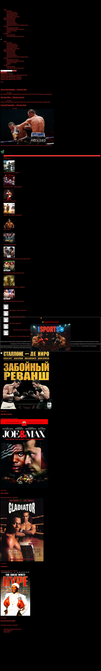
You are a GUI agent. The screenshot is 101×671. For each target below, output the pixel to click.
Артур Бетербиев (14, 94)
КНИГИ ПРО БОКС (12, 30)
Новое (5, 157)
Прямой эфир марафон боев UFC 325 (14, 273)
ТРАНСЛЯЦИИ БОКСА (10, 18)
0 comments (14, 418)
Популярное (7, 155)
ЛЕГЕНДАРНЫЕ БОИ (12, 14)
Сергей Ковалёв (14, 145)
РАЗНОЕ (6, 26)
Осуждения (7, 158)
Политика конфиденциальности (15, 36)
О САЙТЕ (6, 33)
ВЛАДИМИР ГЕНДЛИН (13, 16)
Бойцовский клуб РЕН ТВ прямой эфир (17, 25)
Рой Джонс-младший (10, 201)
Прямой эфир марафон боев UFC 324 (14, 301)
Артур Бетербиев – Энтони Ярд (14, 89)
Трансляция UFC (11, 21)
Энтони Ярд (35, 94)
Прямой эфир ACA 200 (10, 244)
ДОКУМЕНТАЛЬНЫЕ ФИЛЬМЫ (15, 29)
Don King (9, 92)
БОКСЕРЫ (9, 11)
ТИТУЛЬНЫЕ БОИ (12, 12)
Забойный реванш (6, 414)
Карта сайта (7, 632)
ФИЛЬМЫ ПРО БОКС (12, 28)
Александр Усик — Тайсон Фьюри (13, 186)
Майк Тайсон (7, 229)
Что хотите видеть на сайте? (11, 172)
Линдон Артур (13, 102)
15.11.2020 (3, 618)
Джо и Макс (5, 493)
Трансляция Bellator (12, 23)
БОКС (5, 9)
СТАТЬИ (9, 32)
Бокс (2, 82)
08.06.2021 (3, 411)
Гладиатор (4, 566)
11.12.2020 (3, 563)
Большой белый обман (8, 621)
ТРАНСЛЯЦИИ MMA (9, 19)
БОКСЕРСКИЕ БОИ (12, 15)
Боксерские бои (5, 94)
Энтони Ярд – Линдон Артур (12, 97)
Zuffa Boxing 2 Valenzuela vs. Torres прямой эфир (17, 258)
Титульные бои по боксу (25, 94)
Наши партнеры (8, 630)
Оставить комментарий (45, 94)
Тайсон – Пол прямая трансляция (13, 215)
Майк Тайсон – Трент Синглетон (18, 310)
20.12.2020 (3, 490)
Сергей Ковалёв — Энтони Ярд (13, 105)
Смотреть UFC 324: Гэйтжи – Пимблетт (14, 287)
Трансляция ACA (11, 22)
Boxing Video (4, 2)
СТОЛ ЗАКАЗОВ (11, 35)
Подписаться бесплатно (51, 322)
